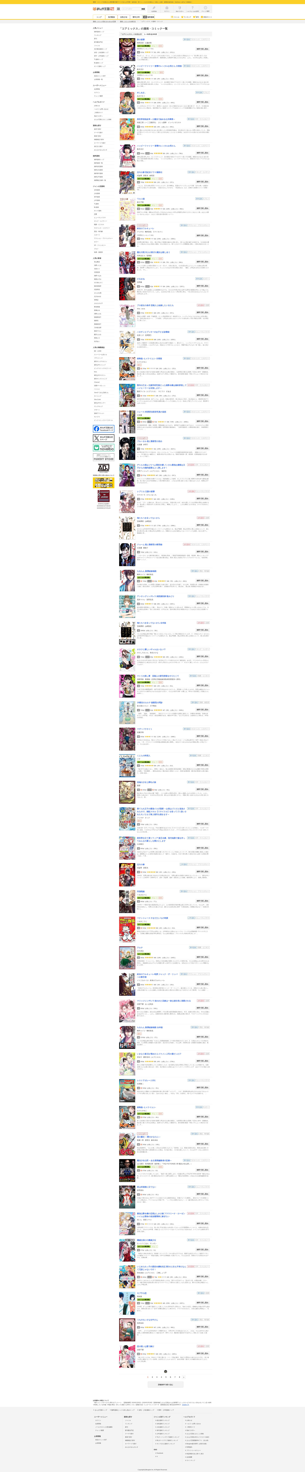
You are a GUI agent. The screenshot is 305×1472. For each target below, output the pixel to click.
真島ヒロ (97, 338)
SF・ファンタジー (100, 245)
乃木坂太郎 (97, 327)
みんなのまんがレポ (100, 150)
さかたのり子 (98, 303)
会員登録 (97, 89)
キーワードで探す (100, 143)
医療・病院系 (98, 252)
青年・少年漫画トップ (101, 56)
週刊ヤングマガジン (100, 361)
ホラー (96, 242)
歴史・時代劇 (98, 231)
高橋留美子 (97, 324)
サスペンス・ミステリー (102, 228)
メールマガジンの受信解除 (103, 1427)
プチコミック (98, 358)
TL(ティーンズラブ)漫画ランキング (168, 1437)
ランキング (187, 17)
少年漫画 (97, 200)
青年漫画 (97, 197)
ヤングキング (98, 406)
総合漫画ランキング (163, 1420)
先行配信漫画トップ (100, 49)
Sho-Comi (97, 399)
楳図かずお (97, 279)
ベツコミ (97, 389)
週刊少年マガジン (100, 375)
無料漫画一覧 (98, 163)
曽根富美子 (97, 317)
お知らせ (97, 105)
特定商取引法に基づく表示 (195, 1454)
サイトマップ (190, 1460)
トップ (99, 17)
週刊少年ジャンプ (100, 365)
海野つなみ (97, 276)
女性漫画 (97, 190)
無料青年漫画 (98, 173)
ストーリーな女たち (100, 354)
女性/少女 (123, 17)
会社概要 (189, 1457)
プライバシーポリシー (193, 1450)
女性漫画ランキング (163, 1424)
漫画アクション (99, 413)
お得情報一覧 (98, 79)
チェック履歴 (98, 96)
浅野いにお (97, 265)
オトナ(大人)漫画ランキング (166, 1444)
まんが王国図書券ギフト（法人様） (197, 1440)
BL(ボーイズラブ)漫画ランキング (167, 1440)
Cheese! (97, 382)
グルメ (96, 249)
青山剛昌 (97, 262)
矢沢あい (97, 341)
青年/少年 (136, 17)
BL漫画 (96, 207)
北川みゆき (97, 296)
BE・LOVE (97, 351)
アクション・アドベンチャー (103, 238)
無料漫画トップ (99, 32)
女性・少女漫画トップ (101, 52)
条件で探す (97, 129)
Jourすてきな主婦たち (101, 392)
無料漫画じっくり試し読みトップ (123, 1410)
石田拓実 (97, 272)
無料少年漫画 (98, 177)
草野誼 (96, 300)
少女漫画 (97, 193)
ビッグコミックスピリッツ (102, 368)
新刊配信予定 (98, 42)
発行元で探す (98, 146)
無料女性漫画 (98, 166)
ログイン (97, 92)
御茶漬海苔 (97, 286)
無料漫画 (150, 17)
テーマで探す (98, 132)
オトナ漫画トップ (100, 66)
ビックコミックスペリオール (103, 420)
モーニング (97, 396)
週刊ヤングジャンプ (100, 379)
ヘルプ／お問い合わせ (101, 109)
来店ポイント (207, 17)
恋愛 (95, 214)
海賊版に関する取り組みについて (103, 475)
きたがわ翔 (97, 293)
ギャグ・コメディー (100, 221)
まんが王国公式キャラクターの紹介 (197, 1437)
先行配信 (111, 17)
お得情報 (98, 1443)
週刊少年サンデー (100, 403)
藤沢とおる (97, 334)
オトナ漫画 (97, 211)
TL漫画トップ (98, 59)
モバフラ (97, 417)
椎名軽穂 (97, 307)
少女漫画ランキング (163, 1427)
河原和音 (97, 289)
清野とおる (97, 314)
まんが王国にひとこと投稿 (102, 119)
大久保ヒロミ (98, 282)
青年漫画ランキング (163, 1430)
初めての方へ (98, 116)
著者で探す (97, 136)
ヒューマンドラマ (100, 217)
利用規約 (189, 1447)
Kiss (95, 372)
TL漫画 (96, 204)
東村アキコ (97, 331)
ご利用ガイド (98, 112)
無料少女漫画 (98, 170)
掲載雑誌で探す (99, 139)
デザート (97, 410)
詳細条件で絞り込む (165, 1385)
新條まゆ (97, 310)
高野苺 (96, 320)
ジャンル (176, 17)
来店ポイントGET (100, 76)
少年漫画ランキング (163, 1434)
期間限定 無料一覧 (100, 180)
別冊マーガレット (100, 385)
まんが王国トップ (101, 1410)
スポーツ (97, 235)
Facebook (160, 1453)
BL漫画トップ (98, 63)
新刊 (197, 17)
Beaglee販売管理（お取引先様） (197, 1444)
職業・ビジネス (99, 224)
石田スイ (97, 269)
